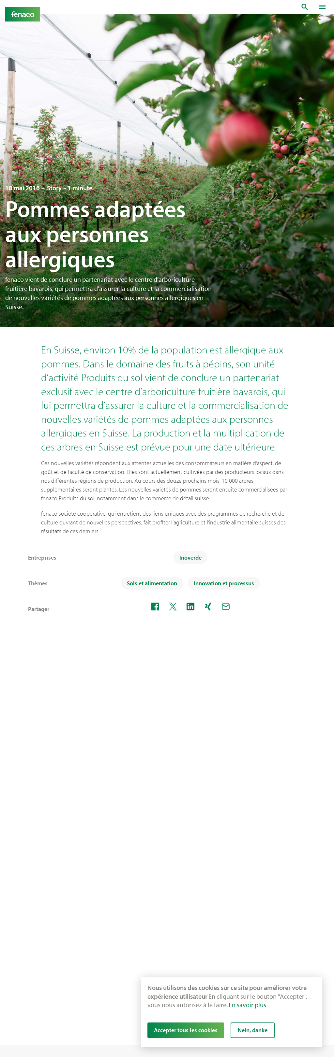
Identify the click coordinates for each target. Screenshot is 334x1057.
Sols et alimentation (152, 583)
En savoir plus (247, 1005)
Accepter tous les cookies (186, 1030)
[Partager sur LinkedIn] (190, 606)
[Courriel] (226, 606)
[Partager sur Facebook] (155, 606)
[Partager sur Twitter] (173, 606)
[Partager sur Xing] (208, 606)
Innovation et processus (224, 583)
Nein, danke (252, 1030)
